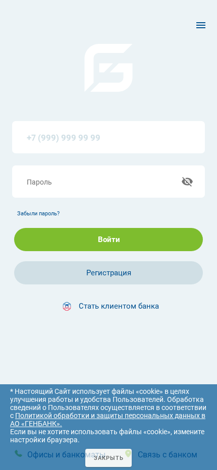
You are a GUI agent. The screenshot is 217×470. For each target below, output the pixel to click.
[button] (108, 306)
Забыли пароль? (38, 213)
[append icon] (187, 181)
